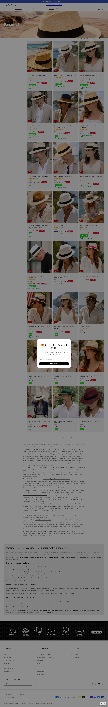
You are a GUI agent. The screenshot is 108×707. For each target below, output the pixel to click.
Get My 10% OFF (54, 363)
